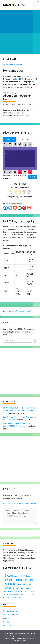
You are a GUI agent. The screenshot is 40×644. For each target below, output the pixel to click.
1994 (16, 588)
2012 (26, 594)
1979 (23, 576)
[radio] (11, 192)
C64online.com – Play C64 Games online (19, 504)
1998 (5, 591)
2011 (23, 594)
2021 (5, 597)
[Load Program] (10, 172)
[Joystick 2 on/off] (30, 172)
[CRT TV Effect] (10, 144)
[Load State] (30, 144)
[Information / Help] (5, 172)
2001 (20, 591)
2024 (16, 597)
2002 (24, 591)
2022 (8, 597)
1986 (33, 580)
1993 (11, 588)
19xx (17, 79)
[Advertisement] (20, 32)
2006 (8, 594)
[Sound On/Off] (20, 144)
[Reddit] (15, 208)
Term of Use (25, 638)
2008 (14, 594)
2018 (29, 594)
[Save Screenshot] (15, 144)
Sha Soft (32, 79)
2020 (33, 594)
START (32, 177)
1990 (25, 584)
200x (15, 576)
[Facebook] (5, 208)
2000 (15, 591)
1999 (10, 591)
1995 (21, 588)
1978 (19, 576)
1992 (5, 588)
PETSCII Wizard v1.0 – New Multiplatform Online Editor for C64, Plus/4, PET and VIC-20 (19, 410)
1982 (5, 580)
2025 (19, 597)
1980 (28, 576)
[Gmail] (29, 208)
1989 (19, 584)
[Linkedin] (19, 208)
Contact (6, 622)
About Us (7, 618)
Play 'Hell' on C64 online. (12, 65)
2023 (12, 597)
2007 (11, 594)
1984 (19, 580)
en (33, 82)
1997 (31, 588)
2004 (32, 592)
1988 (13, 584)
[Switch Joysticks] (25, 172)
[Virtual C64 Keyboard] (15, 172)
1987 (6, 584)
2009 (17, 594)
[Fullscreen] (5, 144)
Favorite (8, 139)
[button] (38, 2)
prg (20, 82)
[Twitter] (10, 208)
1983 (12, 580)
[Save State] (25, 144)
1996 (27, 588)
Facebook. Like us (23, 311)
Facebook (7, 625)
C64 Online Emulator (11, 614)
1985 (26, 580)
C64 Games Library (11, 611)
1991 (30, 584)
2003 (29, 592)
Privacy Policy (15, 638)
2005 (4, 594)
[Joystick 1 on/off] (20, 172)
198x (12, 576)
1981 (32, 576)
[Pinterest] (24, 208)
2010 (20, 594)
